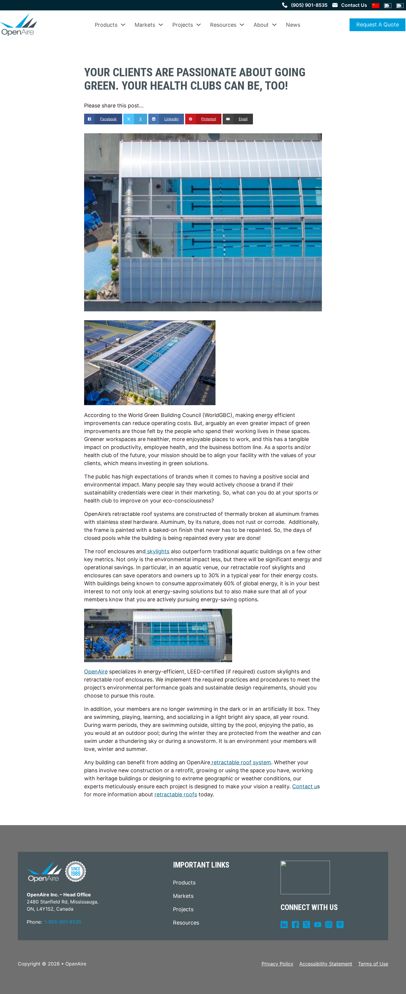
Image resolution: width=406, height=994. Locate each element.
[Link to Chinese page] (375, 5)
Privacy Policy (277, 964)
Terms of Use (373, 964)
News (293, 25)
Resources (223, 25)
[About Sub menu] (274, 25)
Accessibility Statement (325, 964)
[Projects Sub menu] (198, 25)
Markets (145, 25)
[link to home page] (18, 24)
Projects (182, 25)
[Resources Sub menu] (242, 25)
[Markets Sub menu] (160, 25)
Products (106, 25)
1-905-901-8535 (62, 922)
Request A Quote (377, 24)
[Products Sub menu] (123, 25)
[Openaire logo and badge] (56, 871)
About (261, 25)
